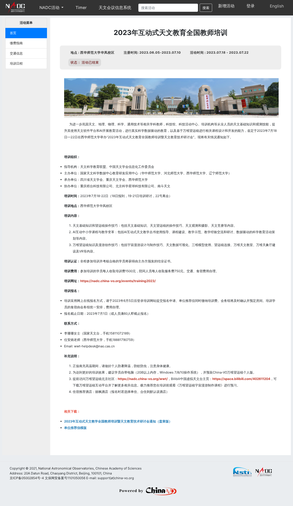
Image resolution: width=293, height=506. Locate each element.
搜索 (205, 8)
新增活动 (226, 5)
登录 (250, 5)
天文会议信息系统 (115, 7)
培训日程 (16, 63)
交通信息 (16, 53)
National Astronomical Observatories (66, 468)
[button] (62, 8)
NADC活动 (49, 7)
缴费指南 (16, 43)
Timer (81, 7)
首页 (13, 33)
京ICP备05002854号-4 (27, 478)
